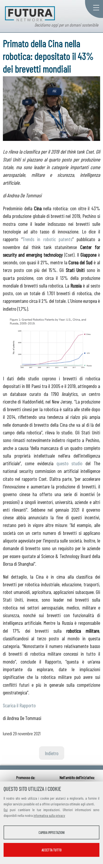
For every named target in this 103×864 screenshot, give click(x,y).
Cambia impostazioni (52, 832)
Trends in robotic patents (48, 239)
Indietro (51, 753)
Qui (6, 810)
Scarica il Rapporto (19, 705)
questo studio (70, 463)
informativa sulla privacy (49, 815)
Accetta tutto (52, 850)
